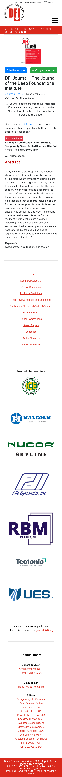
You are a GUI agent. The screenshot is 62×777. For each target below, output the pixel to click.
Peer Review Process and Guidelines (31, 300)
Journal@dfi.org (34, 768)
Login (45, 1)
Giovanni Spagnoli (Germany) (31, 738)
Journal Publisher (31, 344)
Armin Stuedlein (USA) (31, 742)
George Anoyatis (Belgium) (31, 699)
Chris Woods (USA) (31, 746)
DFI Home (19, 2)
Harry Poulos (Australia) (31, 686)
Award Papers (31, 325)
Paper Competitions (31, 319)
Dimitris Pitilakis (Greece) (31, 727)
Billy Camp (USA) (31, 707)
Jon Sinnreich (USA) (31, 735)
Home (31, 274)
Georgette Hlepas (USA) (31, 719)
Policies (10, 771)
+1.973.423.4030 (20, 766)
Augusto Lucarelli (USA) (31, 723)
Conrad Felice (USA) (31, 711)
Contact (33, 2)
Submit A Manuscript (31, 280)
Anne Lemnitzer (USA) (31, 669)
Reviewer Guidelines (31, 293)
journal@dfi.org (45, 630)
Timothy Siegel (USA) (31, 672)
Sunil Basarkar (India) (31, 703)
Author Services (31, 338)
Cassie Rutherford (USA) (31, 731)
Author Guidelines (31, 287)
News (27, 2)
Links (39, 2)
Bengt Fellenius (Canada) (31, 715)
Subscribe (31, 332)
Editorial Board (31, 312)
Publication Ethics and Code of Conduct (31, 306)
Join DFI (51, 2)
